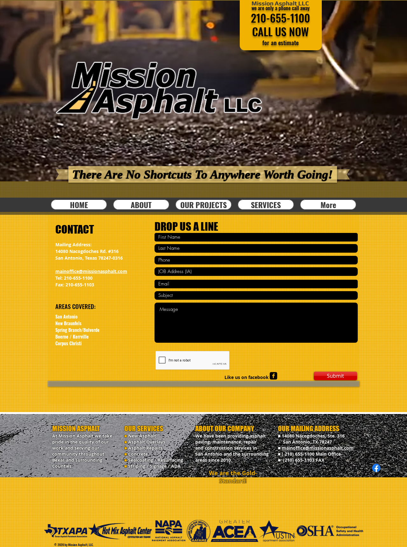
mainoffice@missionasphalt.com (91, 271)
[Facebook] (376, 467)
